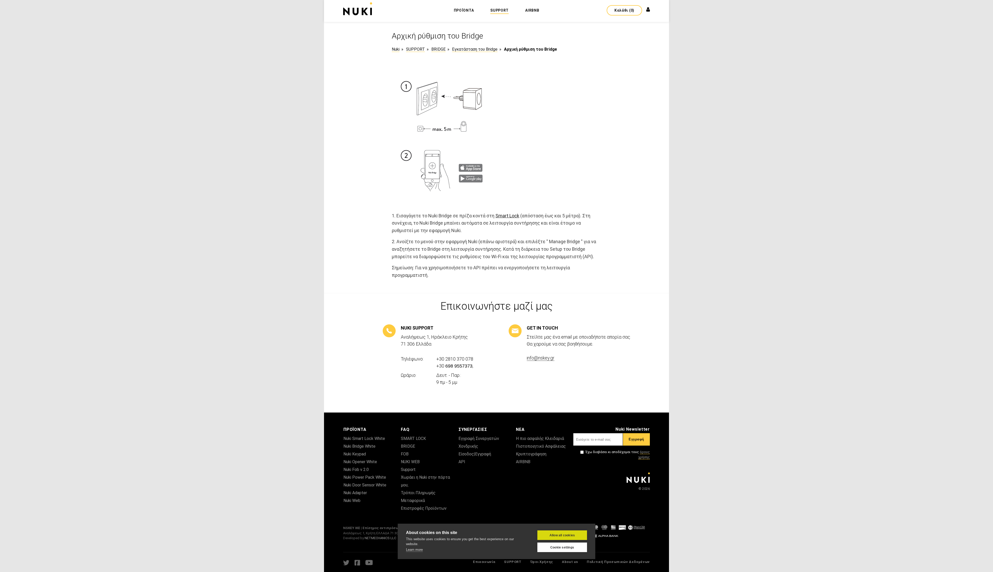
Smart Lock (507, 215)
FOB (405, 454)
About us (570, 562)
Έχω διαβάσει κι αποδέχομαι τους (617, 454)
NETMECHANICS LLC (380, 538)
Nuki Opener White (360, 461)
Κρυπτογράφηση (531, 454)
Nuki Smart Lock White (364, 438)
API (461, 461)
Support (408, 469)
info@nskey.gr (540, 358)
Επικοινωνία (484, 562)
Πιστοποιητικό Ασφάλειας (541, 446)
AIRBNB (523, 461)
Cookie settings (562, 547)
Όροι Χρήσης (541, 562)
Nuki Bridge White (359, 446)
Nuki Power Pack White (364, 477)
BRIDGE (408, 446)
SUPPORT (513, 562)
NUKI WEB (410, 461)
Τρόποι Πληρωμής (418, 492)
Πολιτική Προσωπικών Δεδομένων (618, 562)
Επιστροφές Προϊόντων (424, 508)
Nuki (396, 49)
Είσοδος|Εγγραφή (474, 454)
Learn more (414, 550)
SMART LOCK (413, 438)
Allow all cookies (562, 535)
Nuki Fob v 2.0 (356, 469)
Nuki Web (351, 500)
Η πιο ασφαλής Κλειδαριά (540, 438)
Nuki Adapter (355, 492)
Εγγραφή (636, 439)
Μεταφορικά (413, 500)
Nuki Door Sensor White (364, 485)
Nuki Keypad (354, 454)
